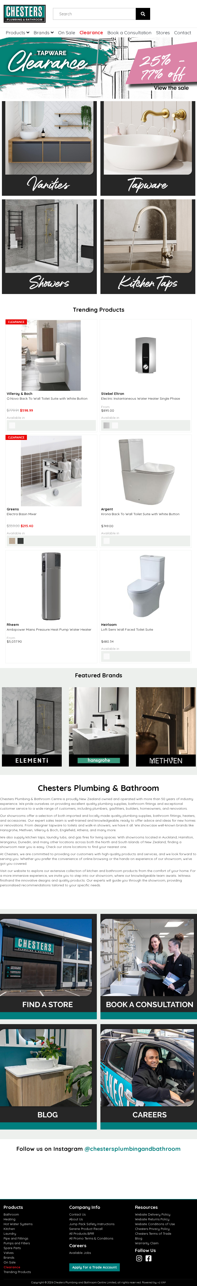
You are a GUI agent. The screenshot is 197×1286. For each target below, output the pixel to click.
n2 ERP (161, 1282)
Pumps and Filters (17, 1243)
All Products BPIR (81, 1233)
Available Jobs (80, 1253)
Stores (163, 32)
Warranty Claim (147, 1243)
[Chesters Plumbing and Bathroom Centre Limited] (25, 14)
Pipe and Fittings (16, 1238)
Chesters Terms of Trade (153, 1233)
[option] (98, 727)
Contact (182, 32)
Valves (8, 1253)
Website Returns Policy (152, 1219)
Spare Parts (12, 1248)
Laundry (10, 1233)
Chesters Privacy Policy (152, 1229)
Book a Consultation (129, 32)
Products (16, 32)
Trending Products (17, 1272)
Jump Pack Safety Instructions (91, 1224)
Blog (138, 1238)
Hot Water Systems (18, 1224)
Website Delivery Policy (152, 1214)
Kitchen (9, 1229)
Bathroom (11, 1214)
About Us (76, 1219)
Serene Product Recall (86, 1229)
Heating (9, 1219)
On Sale (66, 32)
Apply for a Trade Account (94, 1267)
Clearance (91, 32)
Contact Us (77, 1214)
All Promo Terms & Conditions (91, 1238)
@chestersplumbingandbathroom (133, 1148)
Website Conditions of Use (155, 1224)
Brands (42, 32)
